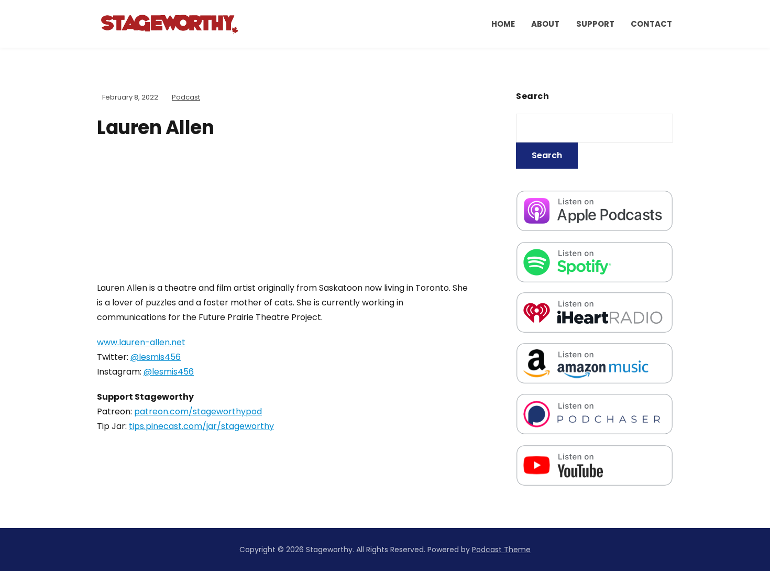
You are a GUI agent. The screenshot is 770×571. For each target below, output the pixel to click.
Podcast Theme (501, 549)
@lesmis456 (155, 357)
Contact (651, 23)
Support (595, 23)
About (545, 23)
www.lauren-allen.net (141, 342)
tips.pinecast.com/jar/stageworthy (201, 426)
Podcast (186, 97)
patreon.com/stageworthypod (198, 411)
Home (503, 23)
